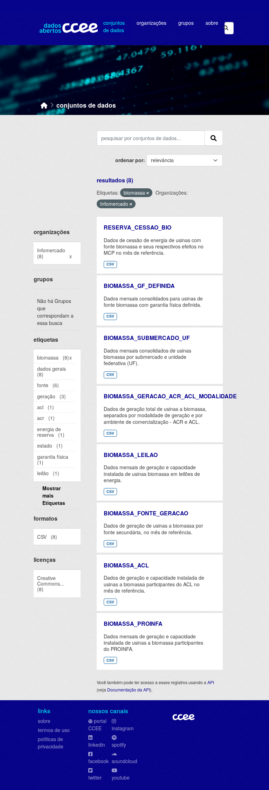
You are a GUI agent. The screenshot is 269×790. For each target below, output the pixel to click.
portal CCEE (97, 724)
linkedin (96, 744)
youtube (121, 777)
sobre (44, 720)
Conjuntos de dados (114, 26)
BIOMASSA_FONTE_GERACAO (146, 513)
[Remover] (147, 193)
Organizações (151, 22)
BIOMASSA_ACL (126, 565)
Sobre (212, 22)
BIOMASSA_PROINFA (133, 623)
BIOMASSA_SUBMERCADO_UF (147, 338)
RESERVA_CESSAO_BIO (137, 227)
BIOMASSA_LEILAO (131, 455)
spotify (119, 744)
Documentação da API (128, 690)
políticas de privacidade (50, 742)
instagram (123, 728)
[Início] (44, 105)
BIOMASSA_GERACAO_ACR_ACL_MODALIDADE (170, 396)
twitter (95, 777)
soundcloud (124, 761)
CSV (110, 264)
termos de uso (54, 729)
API (210, 682)
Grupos (186, 22)
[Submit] (226, 28)
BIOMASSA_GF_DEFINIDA (139, 286)
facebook (98, 761)
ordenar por (129, 160)
